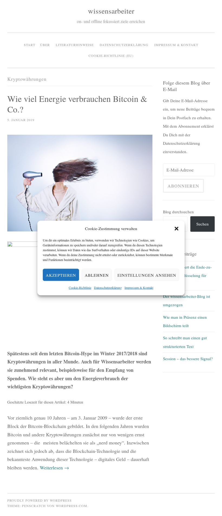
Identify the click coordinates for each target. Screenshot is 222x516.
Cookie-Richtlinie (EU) (111, 55)
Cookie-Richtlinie (80, 287)
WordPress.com (71, 506)
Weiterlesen (54, 467)
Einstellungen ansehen (146, 275)
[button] (176, 228)
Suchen (202, 224)
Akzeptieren (61, 275)
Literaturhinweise (75, 45)
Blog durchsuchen (178, 211)
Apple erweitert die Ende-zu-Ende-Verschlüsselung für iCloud (187, 275)
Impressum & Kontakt (139, 287)
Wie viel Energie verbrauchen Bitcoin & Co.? (77, 104)
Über (45, 45)
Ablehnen (97, 275)
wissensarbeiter (111, 11)
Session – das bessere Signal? (188, 358)
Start (29, 45)
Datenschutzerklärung (108, 287)
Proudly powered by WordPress (39, 500)
